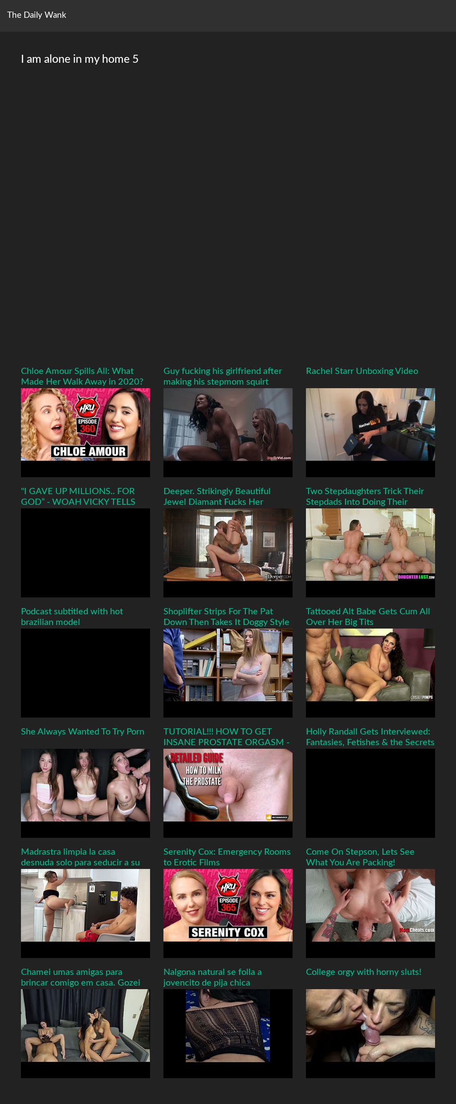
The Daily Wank (36, 15)
